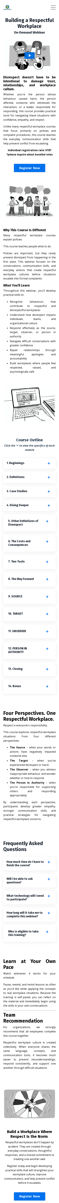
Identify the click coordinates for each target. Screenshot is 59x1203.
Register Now (29, 168)
